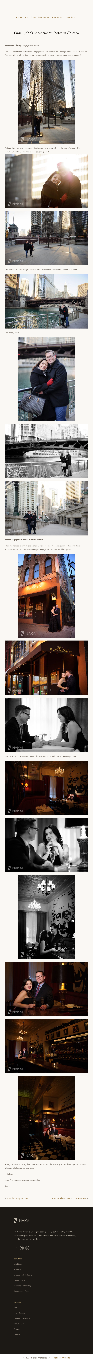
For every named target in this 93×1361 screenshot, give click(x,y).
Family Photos (19, 1280)
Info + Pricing (19, 1313)
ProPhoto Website (61, 1357)
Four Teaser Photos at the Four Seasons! (67, 1198)
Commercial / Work (22, 1291)
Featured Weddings (22, 1318)
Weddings (18, 1264)
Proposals (17, 1269)
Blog (15, 1307)
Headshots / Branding (22, 1285)
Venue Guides (19, 1323)
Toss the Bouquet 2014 (17, 1198)
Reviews (17, 1329)
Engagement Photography (24, 1275)
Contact (17, 1334)
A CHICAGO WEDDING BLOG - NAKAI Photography (46, 17)
